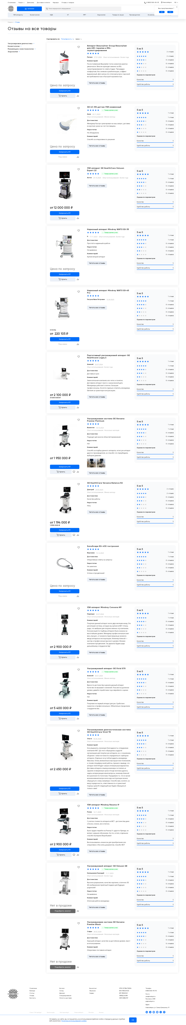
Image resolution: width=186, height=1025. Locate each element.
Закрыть (176, 7)
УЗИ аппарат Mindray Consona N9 (104, 607)
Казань (101, 1012)
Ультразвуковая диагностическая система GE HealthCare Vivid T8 (109, 731)
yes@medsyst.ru (150, 996)
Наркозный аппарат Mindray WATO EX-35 (108, 229)
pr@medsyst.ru (150, 1001)
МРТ (84, 15)
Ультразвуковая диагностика (20, 43)
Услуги (21, 2)
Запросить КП (64, 91)
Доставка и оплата (43, 2)
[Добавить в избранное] (78, 47)
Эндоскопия (101, 15)
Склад (61, 990)
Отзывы (32, 995)
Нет (170, 12)
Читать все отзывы (97, 83)
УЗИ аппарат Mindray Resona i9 (103, 805)
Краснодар (51, 1012)
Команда (32, 990)
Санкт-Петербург (36, 1012)
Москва (91, 1012)
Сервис (91, 993)
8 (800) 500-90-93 (152, 2)
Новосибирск (78, 1012)
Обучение (92, 990)
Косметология (34, 15)
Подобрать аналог (63, 911)
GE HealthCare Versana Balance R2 (105, 483)
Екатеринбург (64, 1012)
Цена (78, 39)
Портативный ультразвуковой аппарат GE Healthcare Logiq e (108, 357)
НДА (51, 15)
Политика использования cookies (74, 1021)
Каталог (62, 988)
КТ (68, 15)
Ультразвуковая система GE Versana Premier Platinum (105, 420)
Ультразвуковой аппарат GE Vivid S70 (106, 669)
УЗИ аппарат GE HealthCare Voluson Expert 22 (105, 169)
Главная (11, 9)
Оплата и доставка (65, 998)
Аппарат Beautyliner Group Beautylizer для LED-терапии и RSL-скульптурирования (107, 48)
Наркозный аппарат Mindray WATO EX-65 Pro (108, 292)
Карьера (56, 2)
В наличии (151, 15)
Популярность (66, 39)
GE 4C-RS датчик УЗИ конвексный (104, 107)
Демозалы (30, 2)
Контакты (33, 998)
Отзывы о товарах (68, 2)
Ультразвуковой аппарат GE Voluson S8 (107, 866)
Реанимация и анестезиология (21, 49)
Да (162, 12)
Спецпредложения (65, 995)
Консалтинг (93, 988)
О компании (12, 2)
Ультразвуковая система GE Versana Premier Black (105, 923)
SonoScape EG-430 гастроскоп (103, 546)
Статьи (32, 993)
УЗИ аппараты (18, 15)
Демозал (62, 993)
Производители (134, 15)
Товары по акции (118, 15)
